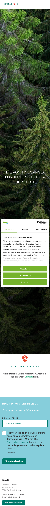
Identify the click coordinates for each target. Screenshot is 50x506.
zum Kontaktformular (13, 503)
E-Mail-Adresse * (11, 418)
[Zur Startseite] (11, 4)
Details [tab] (25, 229)
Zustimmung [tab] (9, 229)
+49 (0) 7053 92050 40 (16, 494)
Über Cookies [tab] (41, 229)
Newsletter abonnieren (14, 461)
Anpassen (24, 275)
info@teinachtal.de (14, 497)
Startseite (29, 377)
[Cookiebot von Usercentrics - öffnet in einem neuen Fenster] (37, 222)
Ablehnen (25, 282)
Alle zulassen (25, 269)
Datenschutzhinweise (18, 442)
